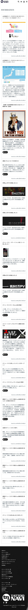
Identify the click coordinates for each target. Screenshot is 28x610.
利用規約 (3, 565)
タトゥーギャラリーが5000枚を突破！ (12, 305)
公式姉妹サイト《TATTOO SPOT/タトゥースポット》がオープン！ (14, 61)
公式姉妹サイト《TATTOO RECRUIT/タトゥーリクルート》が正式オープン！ (13, 17)
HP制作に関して (5, 556)
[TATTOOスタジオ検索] (18, 1)
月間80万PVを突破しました (10, 275)
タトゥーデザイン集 (6, 578)
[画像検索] (21, 1)
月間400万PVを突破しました (10, 183)
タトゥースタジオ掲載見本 (7, 576)
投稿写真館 (4, 588)
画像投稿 (3, 589)
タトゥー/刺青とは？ (6, 554)
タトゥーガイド (5, 591)
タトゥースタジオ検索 (6, 571)
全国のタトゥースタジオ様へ (10, 428)
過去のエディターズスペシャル (8, 561)
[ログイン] (24, 1)
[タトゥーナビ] (4, 1)
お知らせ (3, 550)
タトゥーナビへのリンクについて (9, 559)
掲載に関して (4, 574)
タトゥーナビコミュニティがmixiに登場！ (13, 382)
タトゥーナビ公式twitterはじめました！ (13, 515)
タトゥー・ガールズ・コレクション (9, 584)
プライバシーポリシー (6, 563)
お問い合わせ (4, 557)
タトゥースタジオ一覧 (6, 569)
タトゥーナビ (17, 605)
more (6, 152)
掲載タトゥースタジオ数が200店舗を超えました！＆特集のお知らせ (14, 400)
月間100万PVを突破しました (10, 212)
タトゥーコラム (5, 552)
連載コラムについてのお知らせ (11, 161)
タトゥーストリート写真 (7, 586)
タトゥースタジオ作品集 (7, 573)
